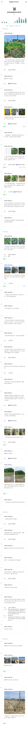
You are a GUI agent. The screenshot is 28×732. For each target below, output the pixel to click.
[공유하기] (26, 2)
